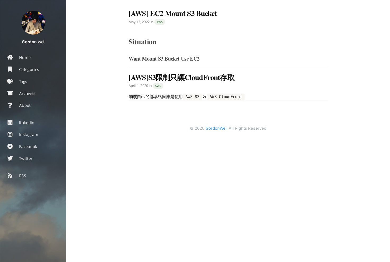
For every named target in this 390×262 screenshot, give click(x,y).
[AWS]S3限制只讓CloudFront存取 (182, 77)
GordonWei (216, 128)
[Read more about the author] (33, 23)
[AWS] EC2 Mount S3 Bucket (172, 13)
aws (160, 22)
